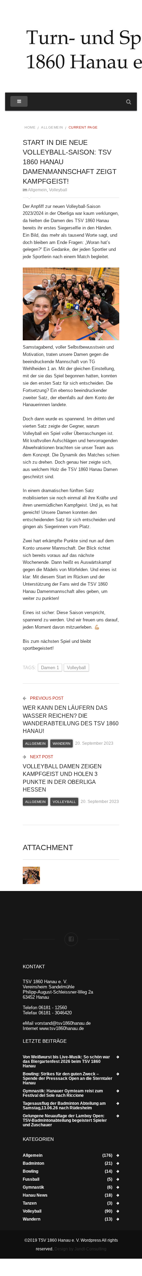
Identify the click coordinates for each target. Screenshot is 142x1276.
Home (30, 127)
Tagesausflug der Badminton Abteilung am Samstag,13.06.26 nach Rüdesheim (64, 1105)
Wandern (61, 743)
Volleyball (58, 189)
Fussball (31, 1179)
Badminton (33, 1163)
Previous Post (46, 698)
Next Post (41, 756)
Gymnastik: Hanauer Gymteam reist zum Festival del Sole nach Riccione (63, 1093)
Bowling (30, 1171)
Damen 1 (50, 667)
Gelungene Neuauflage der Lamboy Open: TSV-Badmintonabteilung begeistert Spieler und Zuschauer (65, 1120)
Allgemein (52, 127)
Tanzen (30, 1203)
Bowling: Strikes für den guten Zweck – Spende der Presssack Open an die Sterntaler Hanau (67, 1078)
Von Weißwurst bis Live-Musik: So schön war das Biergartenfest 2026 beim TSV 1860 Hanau (66, 1061)
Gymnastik (33, 1187)
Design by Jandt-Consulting (80, 1249)
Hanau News (35, 1195)
